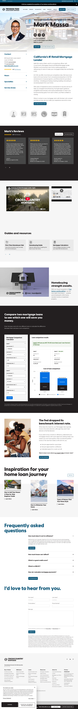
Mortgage (4, 1)
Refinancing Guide (20, 671)
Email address (31, 603)
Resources (49, 9)
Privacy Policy (48, 628)
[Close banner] (34, 687)
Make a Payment (71, 9)
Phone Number (56, 603)
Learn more (31, 548)
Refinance (31, 9)
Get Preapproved (33, 578)
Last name (55, 597)
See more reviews (69, 134)
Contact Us (54, 683)
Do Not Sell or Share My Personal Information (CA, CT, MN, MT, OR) (68, 680)
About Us (55, 9)
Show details (31, 698)
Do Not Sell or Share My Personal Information (27, 705)
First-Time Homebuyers (8, 676)
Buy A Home (25, 9)
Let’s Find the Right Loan (47, 46)
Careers (53, 673)
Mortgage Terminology (44, 676)
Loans (44, 9)
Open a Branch (55, 679)
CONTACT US (31, 631)
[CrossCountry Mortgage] (11, 9)
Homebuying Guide (8, 671)
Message (30, 609)
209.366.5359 (10, 64)
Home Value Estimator (44, 675)
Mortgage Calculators (44, 671)
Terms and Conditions (68, 686)
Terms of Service (55, 628)
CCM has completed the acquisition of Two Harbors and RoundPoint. (39, 4)
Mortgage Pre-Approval (9, 675)
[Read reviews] (7, 69)
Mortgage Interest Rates (9, 673)
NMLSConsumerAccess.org (45, 681)
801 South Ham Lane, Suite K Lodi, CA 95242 (12, 59)
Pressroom (54, 681)
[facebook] (35, 35)
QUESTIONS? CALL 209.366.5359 (67, 1)
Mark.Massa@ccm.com (11, 66)
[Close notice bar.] (76, 4)
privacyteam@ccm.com (66, 645)
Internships (54, 678)
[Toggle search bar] (75, 1)
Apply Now (62, 9)
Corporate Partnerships (56, 671)
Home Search (10, 1)
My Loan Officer (38, 9)
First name (31, 597)
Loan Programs (31, 679)
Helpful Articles (43, 673)
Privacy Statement (7, 698)
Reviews (18, 69)
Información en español (56, 686)
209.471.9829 (12, 62)
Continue (9, 704)
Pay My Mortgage (43, 680)
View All (71, 475)
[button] (15, 54)
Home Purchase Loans (8, 678)
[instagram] (39, 35)
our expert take (59, 453)
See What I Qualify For (67, 706)
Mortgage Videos (43, 678)
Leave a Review (59, 134)
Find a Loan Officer (56, 684)
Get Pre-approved (44, 457)
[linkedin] (43, 35)
